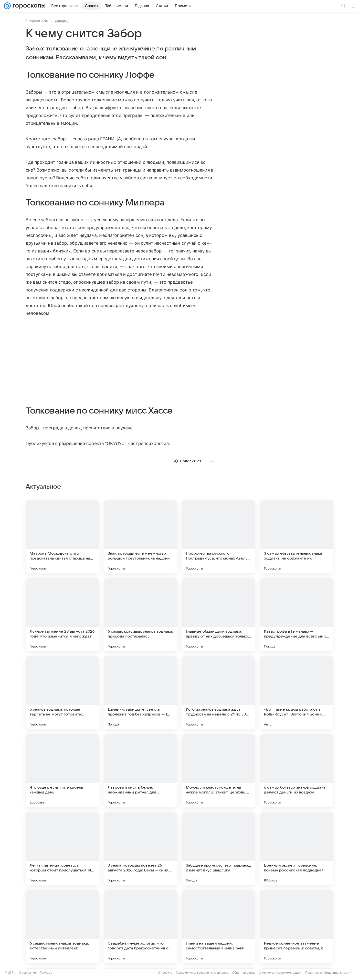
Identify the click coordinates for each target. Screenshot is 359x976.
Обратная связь (243, 972)
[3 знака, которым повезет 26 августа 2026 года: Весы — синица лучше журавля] (140, 848)
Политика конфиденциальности (327, 972)
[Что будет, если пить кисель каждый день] (62, 770)
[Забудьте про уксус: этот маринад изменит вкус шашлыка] (218, 848)
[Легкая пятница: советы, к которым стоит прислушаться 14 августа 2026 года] (62, 848)
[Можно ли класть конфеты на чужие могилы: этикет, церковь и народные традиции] (218, 770)
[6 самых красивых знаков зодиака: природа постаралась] (140, 614)
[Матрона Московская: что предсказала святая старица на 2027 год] (62, 536)
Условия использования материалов (202, 972)
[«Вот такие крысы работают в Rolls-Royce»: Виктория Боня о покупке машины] (296, 692)
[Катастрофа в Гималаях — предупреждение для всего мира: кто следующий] (296, 614)
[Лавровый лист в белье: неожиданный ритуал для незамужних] (140, 770)
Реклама (46, 972)
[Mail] (7, 6)
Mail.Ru (10, 972)
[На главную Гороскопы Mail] (28, 6)
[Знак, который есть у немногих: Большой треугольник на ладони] (140, 536)
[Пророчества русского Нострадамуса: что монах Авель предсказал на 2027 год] (218, 536)
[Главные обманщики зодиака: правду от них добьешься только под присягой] (218, 614)
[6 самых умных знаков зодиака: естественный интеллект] (62, 926)
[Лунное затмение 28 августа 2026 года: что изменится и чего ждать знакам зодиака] (62, 614)
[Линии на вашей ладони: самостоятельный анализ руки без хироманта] (218, 926)
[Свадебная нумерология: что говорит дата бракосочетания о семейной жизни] (140, 926)
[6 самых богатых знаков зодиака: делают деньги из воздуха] (296, 770)
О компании (27, 972)
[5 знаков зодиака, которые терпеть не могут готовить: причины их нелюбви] (62, 692)
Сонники (62, 21)
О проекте (165, 972)
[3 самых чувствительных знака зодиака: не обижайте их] (296, 536)
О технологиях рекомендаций (280, 972)
